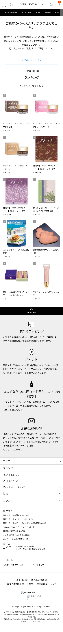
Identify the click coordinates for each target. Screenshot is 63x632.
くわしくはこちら (11, 409)
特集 (5, 493)
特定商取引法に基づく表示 (20, 584)
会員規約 (20, 580)
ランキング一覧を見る (30, 86)
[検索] (11, 4)
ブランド (8, 468)
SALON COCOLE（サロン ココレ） (17, 527)
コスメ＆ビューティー (9, 12)
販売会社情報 (37, 580)
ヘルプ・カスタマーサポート (15, 565)
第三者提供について (46, 584)
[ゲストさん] (51, 4)
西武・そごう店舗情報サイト (15, 515)
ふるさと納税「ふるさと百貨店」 (17, 535)
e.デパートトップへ (31, 60)
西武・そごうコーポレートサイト (17, 519)
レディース (47, 12)
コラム (6, 500)
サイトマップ (38, 565)
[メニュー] (4, 4)
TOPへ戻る (31, 312)
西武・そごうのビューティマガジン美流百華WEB (23, 523)
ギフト (38, 12)
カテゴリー (9, 461)
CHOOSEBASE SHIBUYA (13, 531)
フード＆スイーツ (26, 12)
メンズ (57, 12)
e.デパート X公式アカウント (14, 539)
